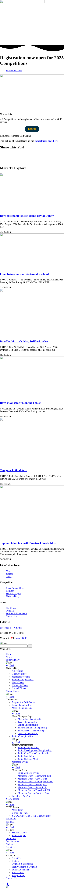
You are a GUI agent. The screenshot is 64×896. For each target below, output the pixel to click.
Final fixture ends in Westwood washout (24, 274)
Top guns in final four (13, 470)
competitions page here (46, 141)
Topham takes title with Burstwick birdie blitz (28, 543)
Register (32, 129)
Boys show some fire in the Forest (20, 402)
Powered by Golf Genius (12, 894)
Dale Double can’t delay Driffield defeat (24, 341)
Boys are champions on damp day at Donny (27, 215)
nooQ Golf (21, 638)
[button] (32, 153)
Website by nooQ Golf (10, 892)
